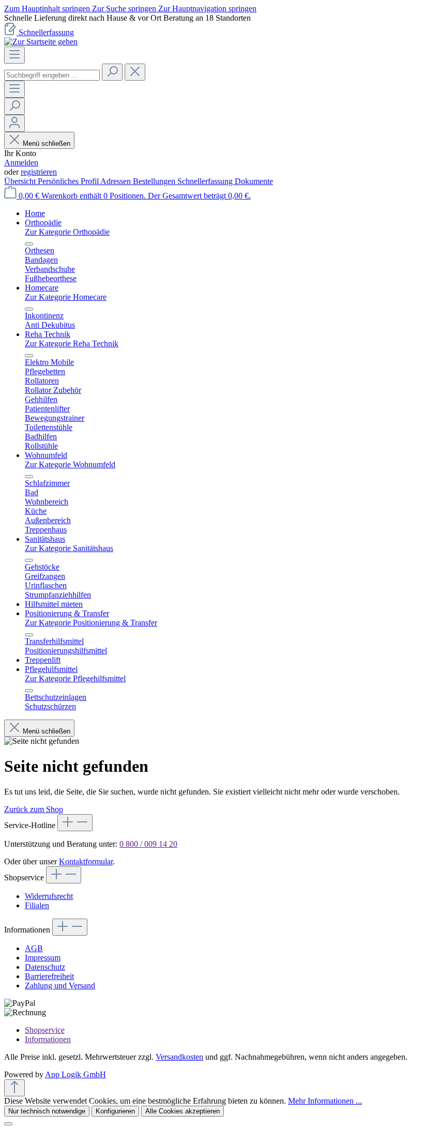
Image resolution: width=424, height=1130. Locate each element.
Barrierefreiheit (49, 976)
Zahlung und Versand (60, 985)
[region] (212, 18)
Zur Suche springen (125, 8)
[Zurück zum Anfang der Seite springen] (14, 1087)
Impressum (42, 957)
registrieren (39, 171)
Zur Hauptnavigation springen (207, 8)
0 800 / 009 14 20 (148, 843)
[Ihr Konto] (14, 123)
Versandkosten (179, 1056)
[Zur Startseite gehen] (41, 41)
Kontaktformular (86, 861)
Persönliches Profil (69, 181)
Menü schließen (46, 143)
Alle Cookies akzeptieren (182, 1111)
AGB (34, 948)
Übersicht (21, 181)
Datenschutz (45, 967)
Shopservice (45, 1030)
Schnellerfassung (46, 32)
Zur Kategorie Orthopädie (67, 231)
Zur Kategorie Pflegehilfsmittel (75, 678)
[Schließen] (8, 1123)
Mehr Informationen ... (325, 1100)
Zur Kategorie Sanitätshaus (69, 548)
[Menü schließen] (29, 244)
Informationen (48, 1039)
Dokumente (254, 181)
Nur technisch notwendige (46, 1111)
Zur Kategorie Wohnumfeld (70, 464)
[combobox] (52, 75)
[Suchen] (112, 72)
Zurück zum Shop (33, 809)
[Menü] (14, 55)
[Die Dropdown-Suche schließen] (135, 72)
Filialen (37, 905)
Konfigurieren (115, 1111)
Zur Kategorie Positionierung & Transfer (91, 622)
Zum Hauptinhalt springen (48, 8)
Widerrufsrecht (49, 896)
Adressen (116, 181)
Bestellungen (155, 181)
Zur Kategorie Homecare (66, 297)
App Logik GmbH (75, 1074)
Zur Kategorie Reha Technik (71, 343)
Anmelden (21, 162)
